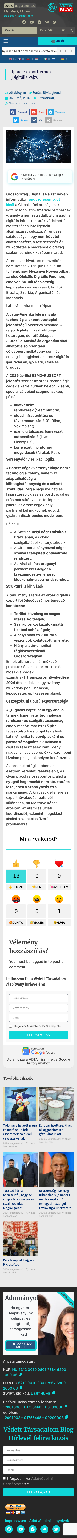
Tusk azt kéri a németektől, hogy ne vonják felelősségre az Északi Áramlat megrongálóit (18, 1199)
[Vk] (47, 22)
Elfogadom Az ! (37, 1026)
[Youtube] (31, 22)
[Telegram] (39, 22)
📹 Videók (58, 41)
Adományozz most (20, 1345)
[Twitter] (54, 22)
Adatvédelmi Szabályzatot (46, 1026)
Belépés (9, 15)
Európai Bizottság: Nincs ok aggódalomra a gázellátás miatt (55, 1129)
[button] (5, 41)
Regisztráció (25, 15)
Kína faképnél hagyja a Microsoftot (18, 1262)
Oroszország (45, 98)
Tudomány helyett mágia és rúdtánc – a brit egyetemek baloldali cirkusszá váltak (20, 1132)
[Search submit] (71, 30)
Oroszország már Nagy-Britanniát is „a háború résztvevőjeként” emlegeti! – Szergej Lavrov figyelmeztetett (55, 1199)
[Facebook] (24, 22)
